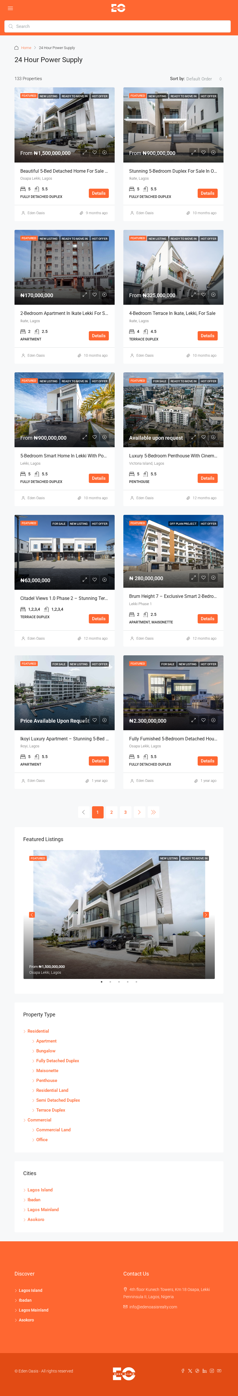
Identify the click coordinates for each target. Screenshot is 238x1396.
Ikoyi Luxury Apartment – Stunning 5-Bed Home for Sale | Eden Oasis (91, 739)
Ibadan (34, 1199)
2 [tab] (113, 984)
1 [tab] (104, 984)
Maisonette (47, 1070)
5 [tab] (139, 984)
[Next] (139, 812)
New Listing (49, 96)
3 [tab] (122, 984)
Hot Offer (99, 96)
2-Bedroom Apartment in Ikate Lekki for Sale (65, 313)
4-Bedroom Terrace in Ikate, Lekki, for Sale (172, 313)
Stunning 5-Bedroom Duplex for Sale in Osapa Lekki (182, 171)
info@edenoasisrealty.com (153, 1307)
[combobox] (204, 79)
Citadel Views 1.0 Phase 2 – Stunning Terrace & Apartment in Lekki (88, 598)
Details (99, 193)
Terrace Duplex (50, 1110)
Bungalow (45, 1051)
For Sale (160, 381)
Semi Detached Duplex (58, 1100)
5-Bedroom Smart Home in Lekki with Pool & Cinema (74, 456)
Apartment (46, 1041)
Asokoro (36, 1219)
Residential (38, 1031)
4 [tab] (131, 984)
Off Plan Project (183, 523)
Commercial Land (53, 1129)
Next (206, 915)
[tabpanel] (119, 914)
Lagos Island (40, 1190)
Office (42, 1139)
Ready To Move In (75, 96)
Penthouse (46, 1080)
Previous (32, 915)
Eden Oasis (36, 213)
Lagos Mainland (43, 1209)
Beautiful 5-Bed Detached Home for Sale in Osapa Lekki (77, 171)
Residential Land (52, 1090)
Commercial (39, 1120)
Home (26, 48)
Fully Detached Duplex (57, 1060)
